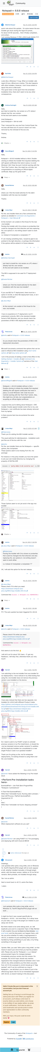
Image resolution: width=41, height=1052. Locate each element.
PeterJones (8, 331)
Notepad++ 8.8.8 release (21, 335)
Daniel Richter (9, 185)
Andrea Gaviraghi (10, 105)
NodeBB (19, 1039)
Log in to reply (34, 17)
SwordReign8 (9, 151)
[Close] (37, 986)
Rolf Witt (8, 73)
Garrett (7, 670)
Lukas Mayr (9, 210)
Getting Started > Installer (10, 359)
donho (7, 254)
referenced (18, 853)
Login (13, 1022)
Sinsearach (8, 860)
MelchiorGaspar (10, 25)
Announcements (8, 14)
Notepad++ (30, 1033)
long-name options (18, 353)
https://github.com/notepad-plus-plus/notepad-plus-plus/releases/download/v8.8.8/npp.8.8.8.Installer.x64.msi (20, 706)
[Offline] (3, 73)
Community (20, 3)
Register (6, 1022)
